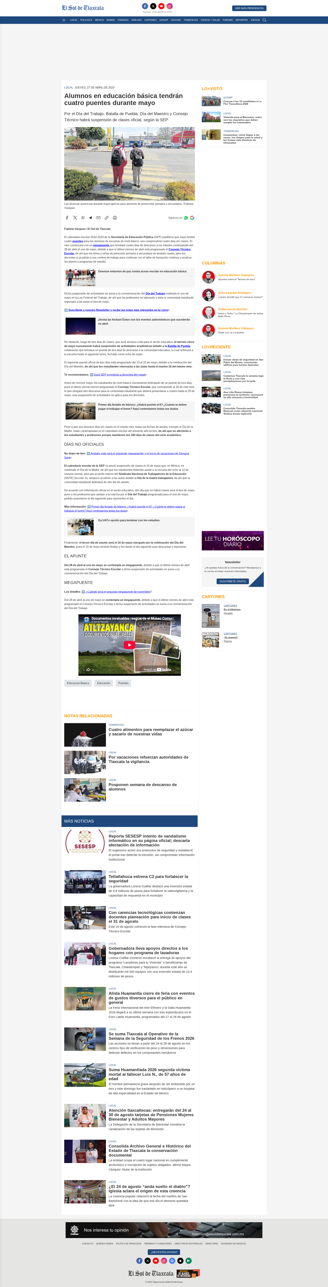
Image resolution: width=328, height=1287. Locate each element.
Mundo (111, 20)
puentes (77, 241)
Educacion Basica (78, 683)
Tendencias (191, 20)
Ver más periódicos (249, 8)
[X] (153, 6)
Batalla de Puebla (178, 346)
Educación (103, 683)
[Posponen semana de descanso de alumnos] (85, 790)
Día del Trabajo (155, 293)
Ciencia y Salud (210, 20)
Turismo (228, 20)
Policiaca (86, 20)
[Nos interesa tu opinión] (164, 1230)
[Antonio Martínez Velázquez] (208, 277)
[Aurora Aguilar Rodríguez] (208, 295)
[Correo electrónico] (98, 217)
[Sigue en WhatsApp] (186, 218)
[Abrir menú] (64, 20)
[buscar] (264, 20)
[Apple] (180, 1261)
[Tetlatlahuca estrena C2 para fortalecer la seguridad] (85, 886)
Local (74, 20)
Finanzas (123, 20)
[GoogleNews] (172, 1261)
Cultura (176, 20)
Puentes (123, 683)
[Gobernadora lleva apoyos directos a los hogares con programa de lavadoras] (85, 962)
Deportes (242, 20)
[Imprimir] (115, 217)
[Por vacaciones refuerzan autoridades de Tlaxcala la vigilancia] (85, 762)
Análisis (136, 20)
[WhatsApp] (83, 217)
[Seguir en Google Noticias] (192, 218)
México (99, 20)
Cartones (150, 20)
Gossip (163, 20)
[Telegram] (90, 217)
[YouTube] (161, 6)
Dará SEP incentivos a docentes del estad (119, 374)
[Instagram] (170, 6)
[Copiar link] (106, 217)
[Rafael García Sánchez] (208, 312)
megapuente (101, 245)
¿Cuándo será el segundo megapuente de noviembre (117, 591)
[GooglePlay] (189, 1261)
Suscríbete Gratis (233, 581)
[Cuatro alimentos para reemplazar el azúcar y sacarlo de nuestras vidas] (85, 734)
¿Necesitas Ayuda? (164, 1252)
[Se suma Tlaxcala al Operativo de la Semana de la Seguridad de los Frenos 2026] (85, 1043)
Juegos (255, 20)
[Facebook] (145, 6)
